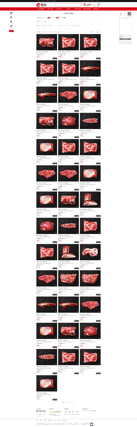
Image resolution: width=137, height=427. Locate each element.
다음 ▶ (72, 402)
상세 (37, 25)
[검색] (80, 5)
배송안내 (59, 420)
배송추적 (94, 410)
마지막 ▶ (74, 402)
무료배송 (45, 25)
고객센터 (92, 1)
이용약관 (45, 420)
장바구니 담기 (55, 58)
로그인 (83, 1)
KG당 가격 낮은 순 (58, 31)
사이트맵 (96, 1)
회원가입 (87, 1)
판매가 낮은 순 (51, 31)
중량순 (46, 31)
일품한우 (45, 21)
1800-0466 (42, 411)
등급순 (42, 31)
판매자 (38, 21)
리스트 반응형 (99, 32)
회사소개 (41, 420)
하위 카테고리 (39, 17)
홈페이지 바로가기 (64, 420)
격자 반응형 (97, 32)
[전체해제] (99, 30)
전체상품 (41, 9)
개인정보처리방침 (50, 420)
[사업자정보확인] (47, 424)
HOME (37, 420)
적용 (61, 25)
